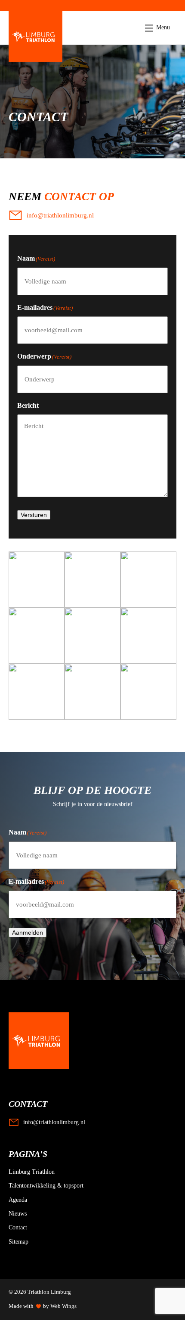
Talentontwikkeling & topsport (46, 1185)
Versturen (34, 514)
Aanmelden (27, 932)
